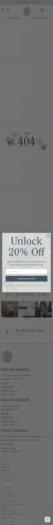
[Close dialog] (48, 235)
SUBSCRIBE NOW (26, 278)
